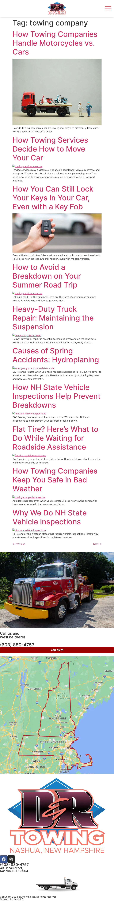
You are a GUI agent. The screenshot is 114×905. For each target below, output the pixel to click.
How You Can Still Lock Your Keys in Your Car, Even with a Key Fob (52, 197)
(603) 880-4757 (17, 644)
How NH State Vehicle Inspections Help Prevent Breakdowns (56, 396)
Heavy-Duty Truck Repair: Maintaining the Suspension (53, 318)
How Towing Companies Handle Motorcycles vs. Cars (55, 43)
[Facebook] (3, 859)
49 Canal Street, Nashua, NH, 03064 (14, 869)
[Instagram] (11, 859)
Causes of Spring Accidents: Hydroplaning (55, 355)
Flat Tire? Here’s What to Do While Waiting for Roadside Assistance (55, 438)
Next (97, 543)
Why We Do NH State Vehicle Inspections (49, 517)
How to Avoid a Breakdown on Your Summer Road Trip (46, 276)
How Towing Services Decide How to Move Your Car (50, 149)
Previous (18, 543)
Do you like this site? (11, 899)
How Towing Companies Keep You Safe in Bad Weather (55, 479)
